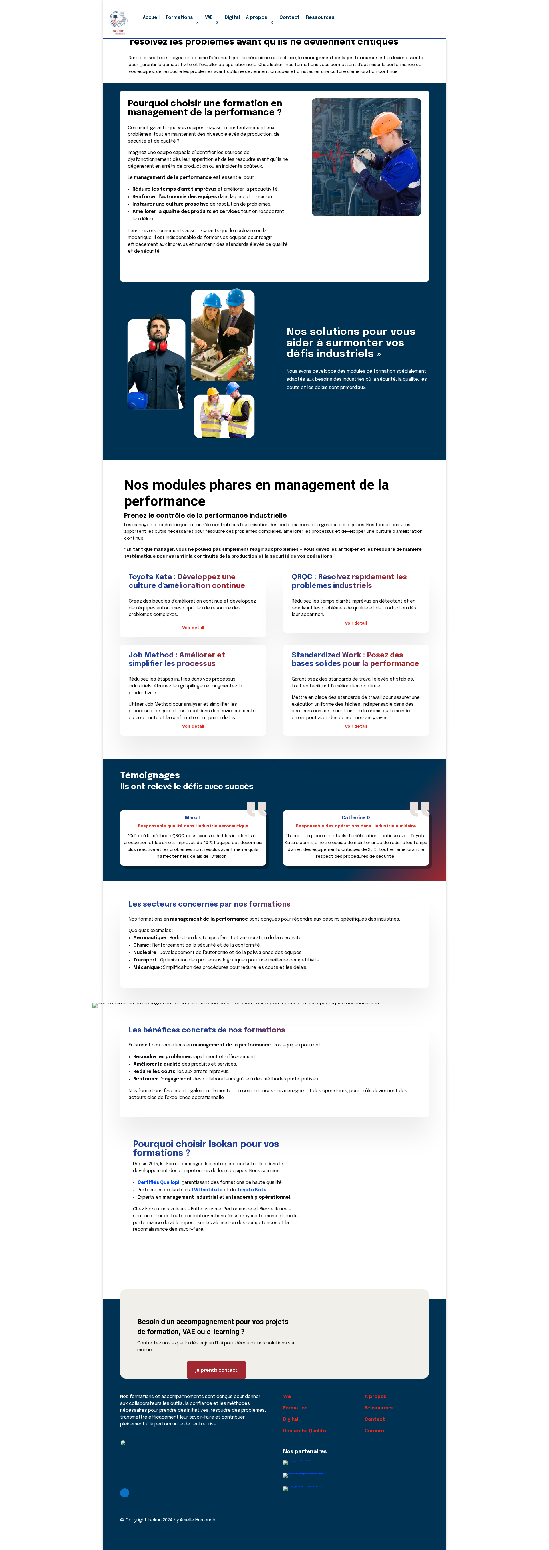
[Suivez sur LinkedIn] (124, 1492)
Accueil (151, 17)
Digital (232, 17)
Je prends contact (216, 1370)
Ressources (320, 17)
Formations (179, 17)
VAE (209, 17)
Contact (289, 17)
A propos (256, 17)
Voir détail (193, 627)
